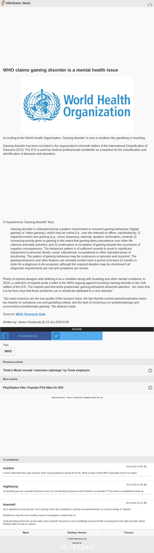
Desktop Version (77, 532)
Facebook (28, 335)
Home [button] (150, 5)
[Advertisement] (76, 30)
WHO (19, 314)
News (26, 532)
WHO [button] (8, 351)
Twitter (79, 335)
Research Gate (34, 314)
